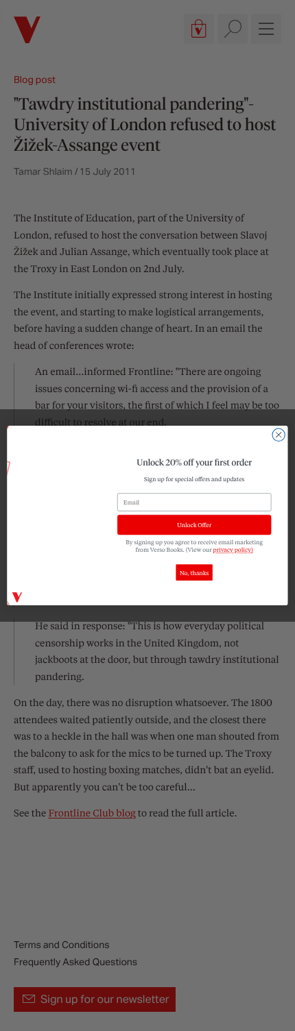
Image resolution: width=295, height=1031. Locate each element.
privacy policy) (233, 550)
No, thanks (194, 573)
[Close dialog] (278, 434)
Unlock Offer (194, 525)
